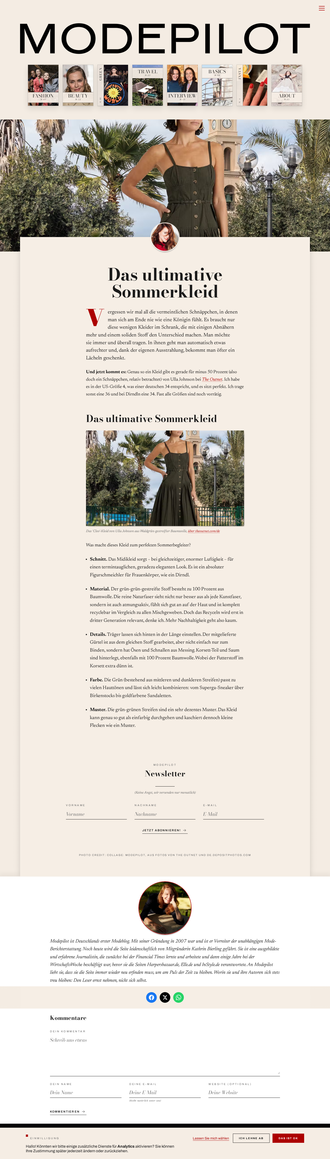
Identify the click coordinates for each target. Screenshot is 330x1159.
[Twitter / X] (165, 997)
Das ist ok (288, 1138)
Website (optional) (230, 1084)
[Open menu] (321, 8)
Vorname (76, 805)
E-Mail (210, 805)
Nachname (146, 805)
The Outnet (212, 379)
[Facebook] (151, 997)
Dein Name (61, 1084)
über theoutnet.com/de (204, 531)
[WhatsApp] (178, 997)
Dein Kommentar (68, 1031)
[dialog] (165, 1143)
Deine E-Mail (143, 1084)
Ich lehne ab (251, 1138)
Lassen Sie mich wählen (211, 1138)
